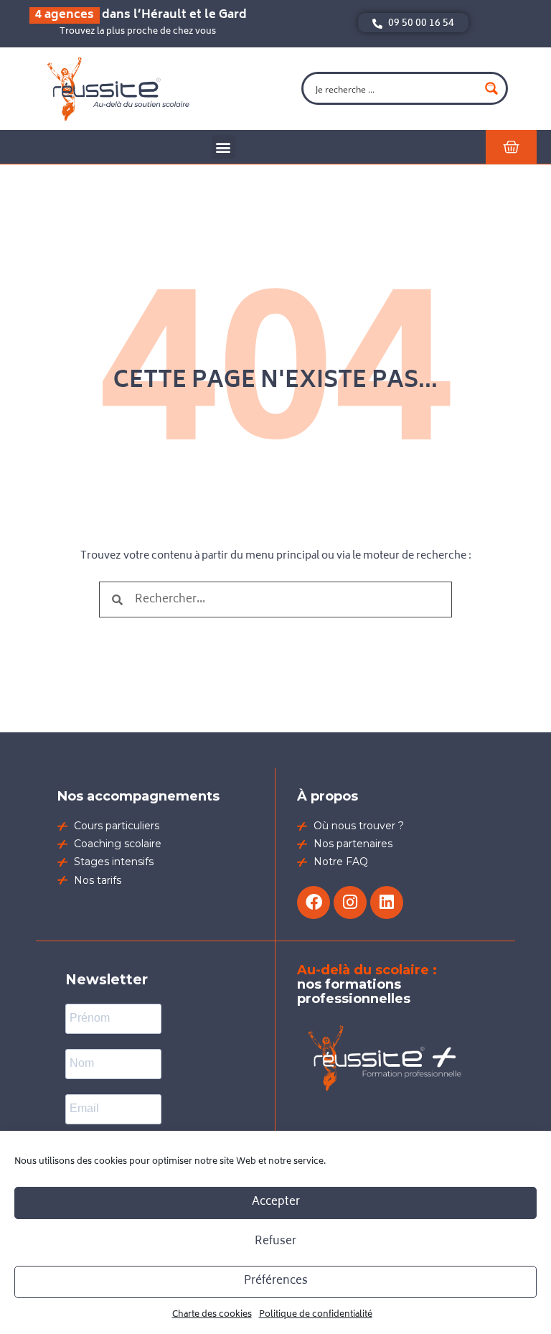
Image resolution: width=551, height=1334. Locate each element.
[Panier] (511, 147)
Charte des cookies (212, 1315)
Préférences (276, 1281)
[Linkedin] (386, 902)
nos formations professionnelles (367, 984)
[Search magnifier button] (491, 88)
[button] (223, 147)
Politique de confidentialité (315, 1315)
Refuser (275, 1241)
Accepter (276, 1202)
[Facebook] (313, 902)
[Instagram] (350, 902)
